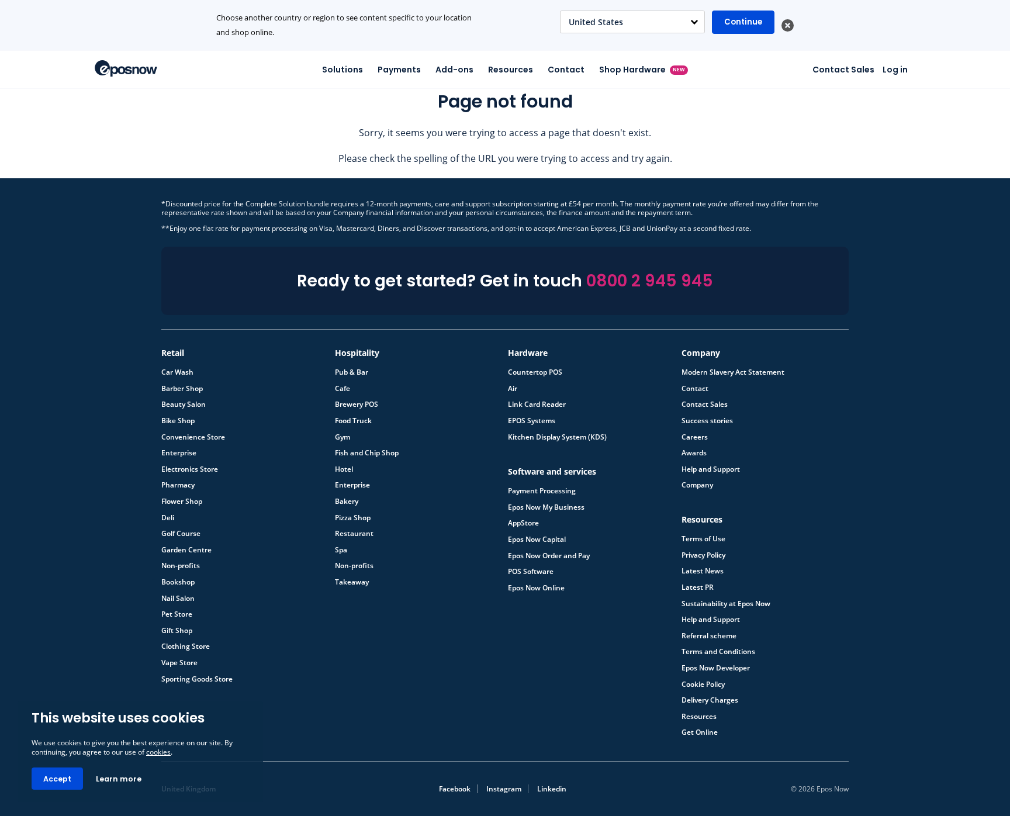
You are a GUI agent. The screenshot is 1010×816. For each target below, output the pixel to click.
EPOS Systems (531, 421)
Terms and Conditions (718, 651)
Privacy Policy (703, 555)
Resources (510, 69)
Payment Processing (542, 491)
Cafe (342, 388)
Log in (895, 69)
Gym (342, 437)
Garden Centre (186, 550)
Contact (566, 69)
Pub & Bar (351, 372)
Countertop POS (535, 372)
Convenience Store (193, 437)
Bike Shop (178, 421)
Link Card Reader (537, 404)
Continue (743, 21)
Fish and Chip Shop (367, 453)
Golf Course (180, 533)
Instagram (503, 789)
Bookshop (178, 582)
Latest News (703, 571)
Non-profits (180, 565)
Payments (399, 69)
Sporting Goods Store (197, 679)
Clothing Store (185, 646)
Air (512, 388)
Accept (57, 779)
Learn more (118, 779)
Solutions (342, 69)
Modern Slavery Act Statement (733, 372)
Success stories (707, 421)
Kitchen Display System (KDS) (557, 437)
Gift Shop (176, 630)
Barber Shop (182, 388)
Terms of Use (703, 539)
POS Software (531, 571)
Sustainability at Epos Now (726, 603)
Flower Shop (181, 501)
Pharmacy (178, 485)
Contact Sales (843, 69)
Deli (167, 518)
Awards (694, 453)
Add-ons (454, 69)
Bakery (346, 501)
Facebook (455, 789)
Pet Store (176, 614)
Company (697, 485)
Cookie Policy (703, 684)
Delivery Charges (710, 700)
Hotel (344, 469)
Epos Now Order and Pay (549, 556)
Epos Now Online (536, 588)
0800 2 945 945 (649, 280)
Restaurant (354, 533)
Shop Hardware (642, 69)
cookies (158, 752)
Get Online (700, 732)
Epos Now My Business (546, 507)
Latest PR (698, 587)
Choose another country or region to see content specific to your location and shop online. (344, 25)
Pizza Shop (353, 518)
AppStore (523, 523)
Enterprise (178, 453)
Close (787, 25)
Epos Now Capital (537, 539)
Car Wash (177, 372)
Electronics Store (189, 469)
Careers (695, 437)
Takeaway (352, 582)
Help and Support (711, 469)
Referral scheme (709, 636)
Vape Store (179, 663)
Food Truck (353, 421)
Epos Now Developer (716, 668)
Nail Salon (178, 598)
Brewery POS (356, 404)
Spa (341, 550)
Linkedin (551, 789)
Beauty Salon (183, 404)
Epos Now (126, 68)
